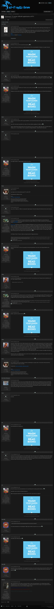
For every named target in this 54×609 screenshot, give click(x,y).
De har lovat (13, 224)
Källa (11, 33)
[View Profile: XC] (6, 46)
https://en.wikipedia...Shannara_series (22, 366)
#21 (34, 485)
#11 (34, 243)
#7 (34, 157)
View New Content (47, 11)
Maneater (16, 221)
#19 (34, 422)
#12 (34, 274)
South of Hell (15, 222)
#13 (34, 291)
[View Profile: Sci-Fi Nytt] (6, 29)
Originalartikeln (13, 38)
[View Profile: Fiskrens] (6, 585)
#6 (34, 131)
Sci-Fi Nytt (3, 11)
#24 (34, 564)
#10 (34, 216)
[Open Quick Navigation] (52, 11)
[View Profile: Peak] (6, 191)
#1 (34, 24)
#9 (34, 205)
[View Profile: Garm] (5, 76)
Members (13, 11)
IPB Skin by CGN (51, 607)
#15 (34, 339)
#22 (34, 519)
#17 (34, 378)
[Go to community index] (15, 4)
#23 (34, 534)
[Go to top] (27, 606)
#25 (34, 579)
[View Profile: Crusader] (6, 220)
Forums (8, 11)
